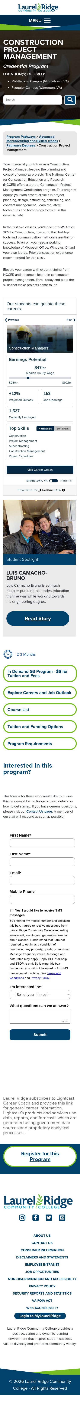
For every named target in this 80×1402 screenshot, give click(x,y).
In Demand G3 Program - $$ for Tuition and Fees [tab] (37, 673)
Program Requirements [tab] (29, 743)
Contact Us (42, 1242)
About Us (42, 1235)
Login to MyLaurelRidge (40, 1316)
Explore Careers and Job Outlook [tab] (39, 692)
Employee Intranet (42, 1264)
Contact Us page (39, 811)
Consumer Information (42, 1250)
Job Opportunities (42, 1271)
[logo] (38, 8)
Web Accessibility (42, 1307)
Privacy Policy (42, 1286)
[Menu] (47, 20)
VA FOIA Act (42, 1300)
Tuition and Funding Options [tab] (35, 726)
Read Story (38, 618)
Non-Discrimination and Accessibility (42, 1279)
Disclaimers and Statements (42, 1257)
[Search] (70, 100)
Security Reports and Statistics (42, 1293)
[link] (22, 1218)
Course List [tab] (18, 709)
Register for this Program (40, 1156)
